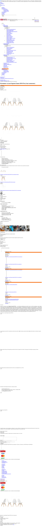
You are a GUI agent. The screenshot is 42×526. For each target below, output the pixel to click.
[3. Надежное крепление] (1, 332)
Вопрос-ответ (4, 476)
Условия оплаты (6, 70)
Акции (3, 466)
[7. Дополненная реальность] (1, 411)
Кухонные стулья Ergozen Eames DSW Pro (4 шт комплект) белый (9, 174)
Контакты (3, 14)
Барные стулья (7, 80)
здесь (13, 524)
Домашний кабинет (7, 78)
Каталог (4, 24)
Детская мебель (2, 78)
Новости (3, 465)
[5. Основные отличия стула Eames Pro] (1, 369)
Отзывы (3, 13)
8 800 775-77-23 (2, 5)
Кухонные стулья (2, 80)
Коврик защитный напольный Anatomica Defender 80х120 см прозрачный (10, 190)
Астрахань (2, 3)
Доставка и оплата (4, 69)
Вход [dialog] (1, 2)
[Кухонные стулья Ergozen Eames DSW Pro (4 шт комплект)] (12, 113)
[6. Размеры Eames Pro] (1, 393)
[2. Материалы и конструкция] (1, 314)
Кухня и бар (11, 78)
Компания (3, 464)
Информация (4, 469)
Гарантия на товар (4, 472)
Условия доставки (4, 471)
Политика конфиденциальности (6, 473)
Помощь (3, 475)
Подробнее (6, 267)
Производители (4, 477)
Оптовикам (3, 12)
